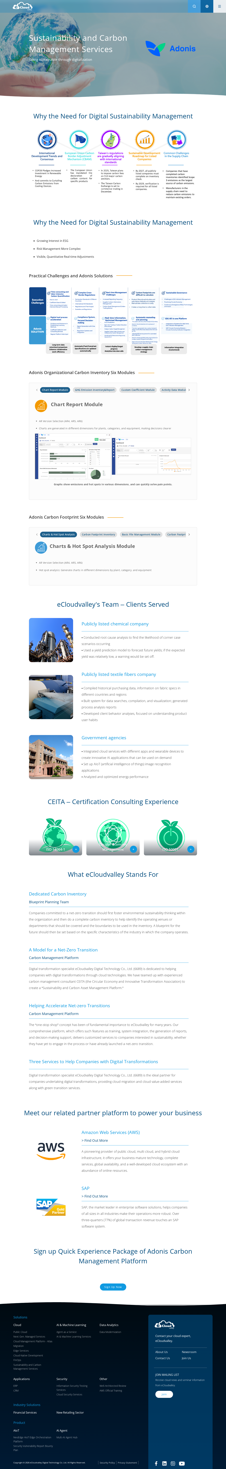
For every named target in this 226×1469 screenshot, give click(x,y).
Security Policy (107, 1462)
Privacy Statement (127, 1462)
